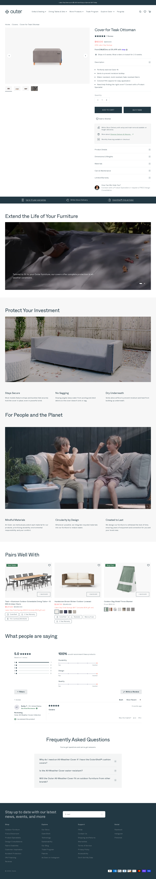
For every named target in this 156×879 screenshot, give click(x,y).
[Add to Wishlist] (49, 565)
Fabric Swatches (11, 845)
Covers (15, 24)
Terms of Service (85, 845)
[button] (104, 36)
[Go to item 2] (17, 88)
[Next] (85, 55)
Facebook (118, 829)
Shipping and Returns (86, 837)
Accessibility (83, 853)
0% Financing (10, 857)
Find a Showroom (12, 833)
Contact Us (82, 833)
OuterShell (46, 833)
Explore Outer (106, 11)
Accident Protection (13, 853)
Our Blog (45, 845)
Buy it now (137, 110)
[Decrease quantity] (98, 100)
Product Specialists (13, 837)
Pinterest (118, 837)
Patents (45, 853)
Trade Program (48, 849)
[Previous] (9, 55)
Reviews (8, 861)
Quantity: (98, 95)
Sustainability (47, 841)
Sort (121, 700)
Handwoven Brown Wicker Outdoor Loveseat (73, 601)
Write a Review (133, 692)
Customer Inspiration (13, 849)
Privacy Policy (83, 849)
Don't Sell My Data (85, 857)
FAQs (80, 829)
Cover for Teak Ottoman (29, 24)
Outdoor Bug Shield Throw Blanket (118, 601)
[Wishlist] (145, 12)
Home (7, 24)
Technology (46, 837)
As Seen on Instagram (50, 857)
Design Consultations (13, 841)
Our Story (46, 829)
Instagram (119, 833)
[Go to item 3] (25, 88)
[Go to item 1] (8, 88)
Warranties (82, 841)
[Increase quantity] (106, 100)
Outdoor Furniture (12, 829)
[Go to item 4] (34, 88)
